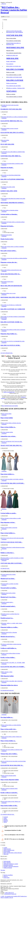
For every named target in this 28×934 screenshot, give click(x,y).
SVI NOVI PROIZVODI (7, 353)
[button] (1, 99)
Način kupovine (7, 848)
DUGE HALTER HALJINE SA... (10, 274)
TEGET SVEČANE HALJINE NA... (11, 445)
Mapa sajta (5, 854)
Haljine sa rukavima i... (7, 552)
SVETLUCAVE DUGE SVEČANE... (11, 542)
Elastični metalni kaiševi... (8, 606)
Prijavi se (5, 876)
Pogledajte (3, 106)
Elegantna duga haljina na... (9, 333)
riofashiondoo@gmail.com (10, 893)
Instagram (5, 820)
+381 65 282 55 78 (9, 892)
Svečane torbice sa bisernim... (9, 214)
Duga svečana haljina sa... (8, 427)
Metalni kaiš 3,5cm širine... (8, 597)
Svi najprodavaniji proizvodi (7, 690)
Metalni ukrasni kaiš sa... (8, 636)
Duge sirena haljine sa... (8, 474)
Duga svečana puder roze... (9, 729)
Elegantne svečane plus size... (9, 262)
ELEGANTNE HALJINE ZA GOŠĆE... (12, 132)
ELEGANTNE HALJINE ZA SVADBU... (13, 666)
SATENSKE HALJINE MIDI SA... (11, 156)
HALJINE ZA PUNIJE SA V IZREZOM (13, 309)
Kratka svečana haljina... (8, 657)
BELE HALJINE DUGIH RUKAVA (11, 285)
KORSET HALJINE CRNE (9, 191)
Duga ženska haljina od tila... (9, 805)
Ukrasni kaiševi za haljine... (9, 588)
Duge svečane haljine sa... (8, 533)
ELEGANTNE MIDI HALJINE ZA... (12, 121)
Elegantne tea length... (7, 167)
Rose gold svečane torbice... (9, 250)
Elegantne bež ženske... (7, 226)
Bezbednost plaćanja (8, 865)
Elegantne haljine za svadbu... (9, 627)
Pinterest (5, 819)
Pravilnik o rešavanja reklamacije (10, 866)
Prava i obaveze (7, 862)
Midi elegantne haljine (7, 676)
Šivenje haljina (6, 851)
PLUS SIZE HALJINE (7, 144)
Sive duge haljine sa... (7, 717)
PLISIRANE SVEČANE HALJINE (11, 109)
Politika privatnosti (7, 867)
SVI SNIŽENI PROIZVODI (8, 814)
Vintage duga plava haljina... (9, 753)
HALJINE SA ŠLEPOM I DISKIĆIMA (12, 179)
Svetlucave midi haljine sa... (9, 648)
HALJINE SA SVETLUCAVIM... (11, 345)
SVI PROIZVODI (5, 568)
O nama (5, 847)
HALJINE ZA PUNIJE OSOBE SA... (12, 322)
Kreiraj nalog (6, 877)
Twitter (5, 818)
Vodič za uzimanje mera (8, 850)
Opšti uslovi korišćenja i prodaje (10, 863)
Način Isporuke (6, 861)
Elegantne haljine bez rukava (9, 685)
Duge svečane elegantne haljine (10, 779)
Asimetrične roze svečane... (8, 436)
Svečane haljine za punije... (9, 513)
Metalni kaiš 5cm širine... (8, 578)
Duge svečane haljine (7, 418)
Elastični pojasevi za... (7, 618)
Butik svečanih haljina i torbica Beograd (12, 852)
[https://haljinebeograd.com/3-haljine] (9, 405)
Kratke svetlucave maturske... (9, 792)
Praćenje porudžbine (8, 875)
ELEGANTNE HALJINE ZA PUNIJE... (13, 483)
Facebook (5, 817)
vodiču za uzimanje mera (9, 392)
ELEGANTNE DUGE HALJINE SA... (12, 765)
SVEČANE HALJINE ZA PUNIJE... (11, 563)
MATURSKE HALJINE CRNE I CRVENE (13, 297)
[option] (15, 35)
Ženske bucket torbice (7, 239)
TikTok (5, 822)
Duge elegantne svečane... (8, 522)
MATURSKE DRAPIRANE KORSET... (12, 202)
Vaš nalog (3, 870)
